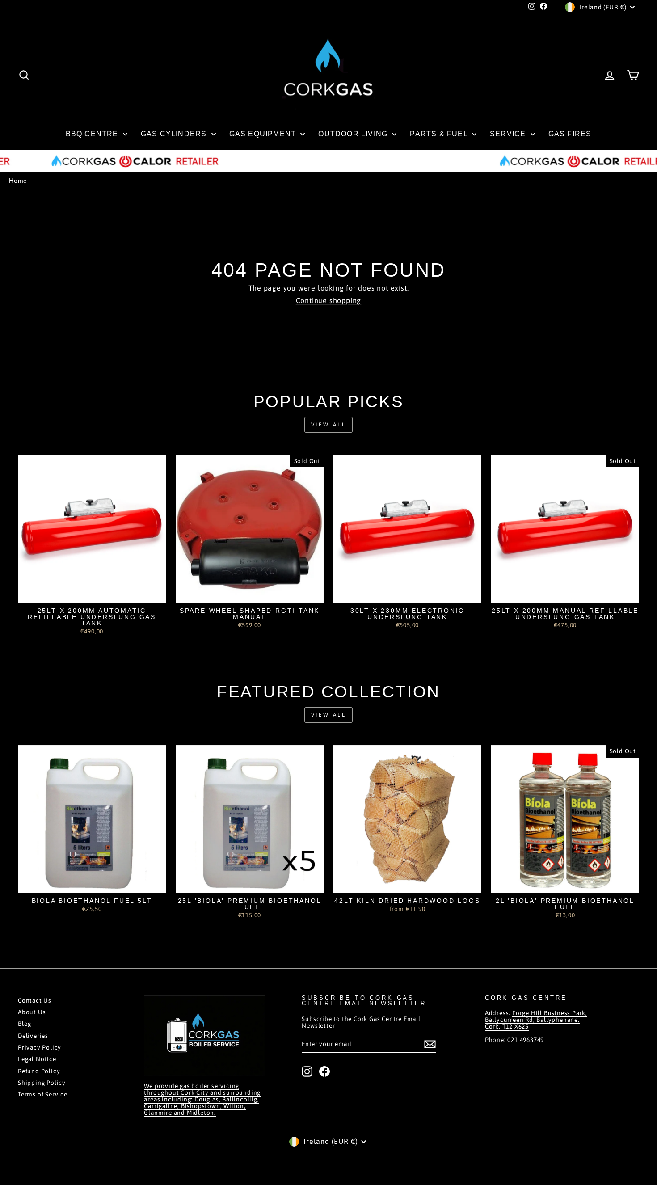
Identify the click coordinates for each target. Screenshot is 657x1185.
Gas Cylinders (175, 134)
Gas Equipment (264, 134)
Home (18, 180)
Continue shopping (329, 300)
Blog (24, 1023)
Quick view (92, 593)
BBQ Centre (93, 134)
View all (328, 425)
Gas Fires (570, 134)
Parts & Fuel (440, 134)
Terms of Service (42, 1094)
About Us (32, 1012)
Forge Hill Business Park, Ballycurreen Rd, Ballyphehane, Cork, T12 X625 (536, 1019)
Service (509, 134)
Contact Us (34, 1000)
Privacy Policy (39, 1047)
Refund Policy (39, 1071)
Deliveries (33, 1035)
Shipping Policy (42, 1082)
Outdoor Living (354, 134)
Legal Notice (37, 1059)
